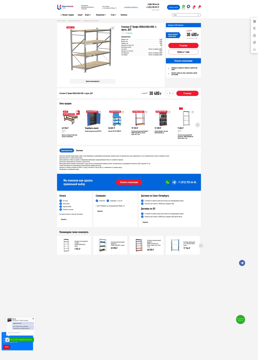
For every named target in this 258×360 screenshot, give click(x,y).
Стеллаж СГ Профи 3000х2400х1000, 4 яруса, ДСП (76, 93)
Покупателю (100, 15)
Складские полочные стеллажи (91, 21)
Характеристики (66, 150)
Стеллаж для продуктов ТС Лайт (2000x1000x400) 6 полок (81, 243)
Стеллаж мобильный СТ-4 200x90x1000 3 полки (189, 243)
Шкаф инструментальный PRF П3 (93, 131)
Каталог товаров (68, 15)
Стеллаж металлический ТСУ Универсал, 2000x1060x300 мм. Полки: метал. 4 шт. (185, 136)
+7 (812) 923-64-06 (187, 182)
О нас (113, 15)
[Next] (197, 124)
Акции (80, 15)
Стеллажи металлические (74, 21)
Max (188, 9)
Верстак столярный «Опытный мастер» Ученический (69, 135)
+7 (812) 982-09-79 (152, 7)
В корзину (183, 45)
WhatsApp (183, 9)
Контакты (124, 15)
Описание (79, 150)
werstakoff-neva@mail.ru (131, 7)
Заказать (173, 7)
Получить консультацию (129, 182)
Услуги (87, 15)
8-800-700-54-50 (153, 4)
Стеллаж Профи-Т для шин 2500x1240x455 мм (161, 132)
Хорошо (7, 347)
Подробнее (64, 219)
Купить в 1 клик (183, 52)
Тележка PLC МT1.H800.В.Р (114, 131)
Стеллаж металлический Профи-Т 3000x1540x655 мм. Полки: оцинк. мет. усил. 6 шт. (154, 243)
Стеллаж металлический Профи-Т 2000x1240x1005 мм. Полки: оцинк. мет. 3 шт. (139, 132)
